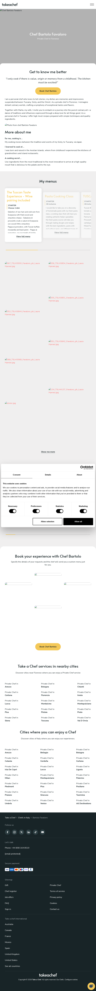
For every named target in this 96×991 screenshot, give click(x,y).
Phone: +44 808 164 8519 (17, 847)
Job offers (9, 897)
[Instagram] (14, 832)
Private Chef (55, 885)
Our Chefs (60, 980)
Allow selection (47, 521)
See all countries (12, 966)
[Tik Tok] (35, 832)
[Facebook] (7, 832)
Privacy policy (56, 897)
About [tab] (79, 475)
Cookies (53, 903)
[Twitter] (21, 832)
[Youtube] (42, 832)
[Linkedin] (28, 832)
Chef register (11, 891)
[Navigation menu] (92, 4)
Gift (6, 885)
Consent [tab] (16, 475)
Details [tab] (48, 475)
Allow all (78, 521)
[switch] (36, 511)
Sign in (8, 909)
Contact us (54, 909)
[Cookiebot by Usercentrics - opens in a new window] (82, 467)
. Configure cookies (71, 980)
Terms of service (57, 891)
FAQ (7, 903)
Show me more (48, 451)
